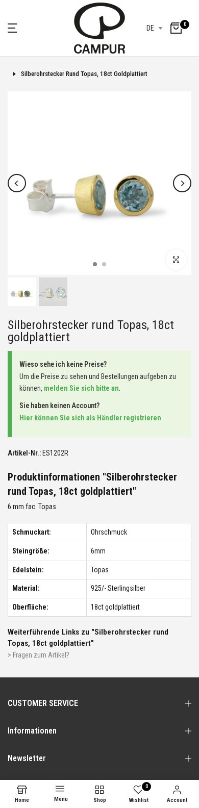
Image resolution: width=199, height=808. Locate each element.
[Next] (182, 183)
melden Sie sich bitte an (81, 388)
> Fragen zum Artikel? (38, 655)
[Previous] (17, 183)
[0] (176, 28)
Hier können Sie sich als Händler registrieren (90, 418)
